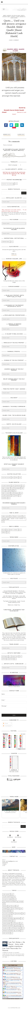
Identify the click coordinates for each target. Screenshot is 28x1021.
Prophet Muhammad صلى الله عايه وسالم (11, 918)
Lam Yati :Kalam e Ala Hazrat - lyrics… (10, 974)
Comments (8, 725)
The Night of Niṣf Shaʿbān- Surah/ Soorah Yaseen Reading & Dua (14, 602)
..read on (6, 215)
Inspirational (6, 241)
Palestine (18, 913)
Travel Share (17, 928)
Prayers (5, 906)
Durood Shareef (7, 920)
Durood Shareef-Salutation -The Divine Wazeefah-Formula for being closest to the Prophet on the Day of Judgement (14, 592)
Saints (22, 15)
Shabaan (17, 493)
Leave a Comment (14, 40)
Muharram (17, 488)
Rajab (10, 490)
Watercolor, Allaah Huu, (14, 605)
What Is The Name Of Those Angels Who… (12, 971)
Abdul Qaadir (7, 15)
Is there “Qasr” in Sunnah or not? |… (11, 977)
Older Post (21, 134)
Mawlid (4, 532)
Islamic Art (6, 928)
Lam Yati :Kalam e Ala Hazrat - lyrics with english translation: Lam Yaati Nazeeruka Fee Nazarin (14, 597)
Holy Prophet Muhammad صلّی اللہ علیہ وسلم (13, 901)
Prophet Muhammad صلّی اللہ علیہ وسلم (11, 930)
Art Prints (5, 656)
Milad (3, 529)
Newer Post (7, 134)
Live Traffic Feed (12, 965)
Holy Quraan (15, 908)
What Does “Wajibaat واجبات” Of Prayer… (13, 980)
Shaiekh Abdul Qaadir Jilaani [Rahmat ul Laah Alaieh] (13, 519)
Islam (13, 906)
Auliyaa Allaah (16, 15)
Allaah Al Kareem (7, 899)
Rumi (16, 477)
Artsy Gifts (15, 656)
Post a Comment (7, 145)
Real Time (12, 998)
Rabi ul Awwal (6, 488)
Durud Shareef (7, 923)
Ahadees (5, 908)
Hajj (3, 490)
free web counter (14, 771)
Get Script (8, 998)
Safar (16, 495)
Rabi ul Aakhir (6, 493)
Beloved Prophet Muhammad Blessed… (12, 968)
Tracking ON (17, 998)
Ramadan (18, 485)
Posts (6, 723)
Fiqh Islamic (6, 894)
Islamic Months (6, 485)
